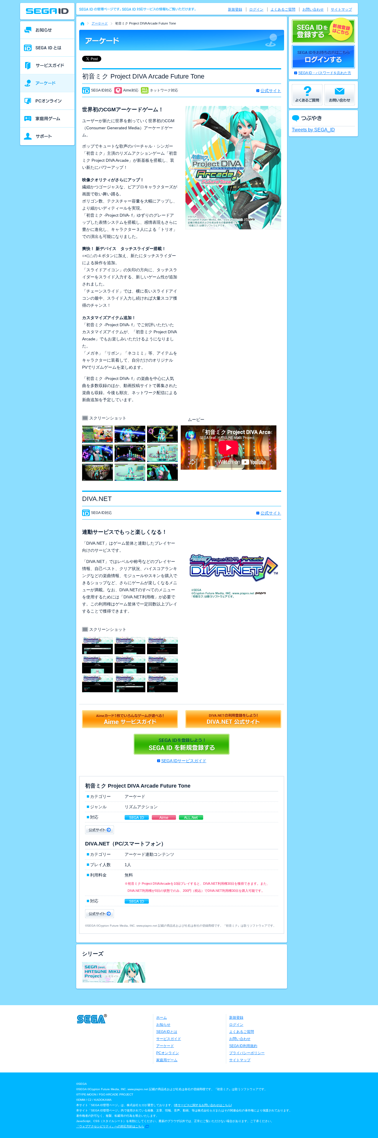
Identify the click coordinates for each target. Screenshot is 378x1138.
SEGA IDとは (166, 1032)
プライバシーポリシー (247, 1053)
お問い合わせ (313, 9)
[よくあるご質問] (307, 94)
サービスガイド (168, 1039)
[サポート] (47, 136)
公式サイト (270, 90)
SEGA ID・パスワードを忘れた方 (324, 73)
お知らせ (163, 1025)
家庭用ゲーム (166, 1060)
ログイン (256, 9)
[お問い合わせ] (339, 94)
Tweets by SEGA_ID (313, 129)
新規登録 (235, 9)
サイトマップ (341, 9)
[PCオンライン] (47, 101)
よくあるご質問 (283, 9)
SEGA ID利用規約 (243, 1046)
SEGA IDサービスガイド (183, 760)
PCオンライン (167, 1053)
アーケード (100, 23)
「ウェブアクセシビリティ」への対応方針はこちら (110, 1126)
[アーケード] (47, 83)
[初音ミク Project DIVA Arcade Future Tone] (97, 429)
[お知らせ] (47, 30)
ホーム (161, 1017)
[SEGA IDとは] (47, 48)
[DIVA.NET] (97, 640)
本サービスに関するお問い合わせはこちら (203, 1105)
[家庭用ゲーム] (47, 119)
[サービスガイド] (47, 65)
